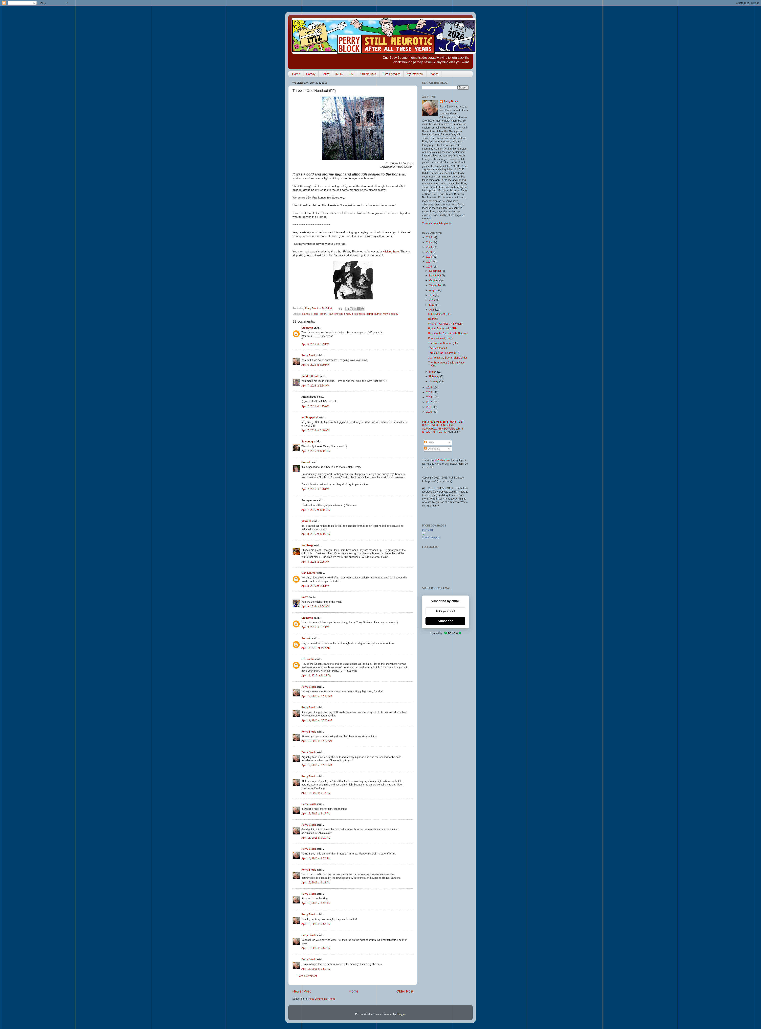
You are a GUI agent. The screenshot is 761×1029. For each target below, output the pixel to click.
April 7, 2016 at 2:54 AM (315, 385)
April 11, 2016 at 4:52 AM (315, 648)
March (433, 371)
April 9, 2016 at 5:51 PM (315, 627)
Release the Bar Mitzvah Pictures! (448, 333)
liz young (307, 441)
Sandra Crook (309, 376)
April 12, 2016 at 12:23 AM (316, 765)
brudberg (307, 545)
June (432, 300)
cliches (306, 314)
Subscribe (445, 621)
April (432, 309)
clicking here (391, 251)
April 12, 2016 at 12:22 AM (316, 741)
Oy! (351, 74)
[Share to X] (355, 309)
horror (369, 314)
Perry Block (308, 355)
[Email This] (347, 309)
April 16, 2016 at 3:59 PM (316, 948)
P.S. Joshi (307, 659)
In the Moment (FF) (439, 314)
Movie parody (390, 314)
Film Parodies (392, 74)
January (434, 381)
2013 (429, 397)
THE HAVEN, (439, 432)
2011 (429, 407)
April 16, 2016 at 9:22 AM (316, 882)
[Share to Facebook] (359, 309)
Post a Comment (307, 976)
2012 (429, 402)
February (434, 376)
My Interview (415, 74)
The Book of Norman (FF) (443, 343)
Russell (306, 462)
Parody (310, 74)
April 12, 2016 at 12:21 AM (316, 720)
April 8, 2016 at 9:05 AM (315, 561)
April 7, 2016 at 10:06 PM (316, 510)
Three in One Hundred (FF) (443, 353)
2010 (429, 411)
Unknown (307, 327)
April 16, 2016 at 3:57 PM (316, 924)
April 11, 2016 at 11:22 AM (316, 675)
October (434, 280)
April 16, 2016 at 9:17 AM (316, 793)
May (432, 305)
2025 (429, 242)
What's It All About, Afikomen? (445, 323)
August (433, 290)
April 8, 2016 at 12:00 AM (316, 534)
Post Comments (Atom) (322, 998)
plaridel (306, 521)
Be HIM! (433, 318)
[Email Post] (340, 308)
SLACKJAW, (430, 428)
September (436, 285)
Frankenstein (335, 314)
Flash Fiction (318, 314)
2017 (429, 261)
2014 (429, 392)
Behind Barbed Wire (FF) (442, 328)
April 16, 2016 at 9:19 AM (316, 837)
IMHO (339, 74)
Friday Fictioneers (354, 314)
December (435, 270)
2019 (429, 252)
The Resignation (437, 348)
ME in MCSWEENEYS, (436, 421)
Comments (433, 448)
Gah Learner (308, 573)
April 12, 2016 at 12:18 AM (316, 696)
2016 (429, 266)
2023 (429, 247)
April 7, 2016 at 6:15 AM (315, 406)
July (432, 295)
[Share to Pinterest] (362, 309)
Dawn (304, 597)
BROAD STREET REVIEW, (438, 425)
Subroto (306, 638)
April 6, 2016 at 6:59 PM (315, 344)
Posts (430, 442)
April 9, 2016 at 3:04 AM (315, 606)
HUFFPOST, (457, 421)
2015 (429, 387)
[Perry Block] (423, 534)
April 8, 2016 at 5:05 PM (315, 586)
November (435, 275)
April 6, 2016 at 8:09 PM (315, 364)
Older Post (404, 991)
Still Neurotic (368, 74)
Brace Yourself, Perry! (441, 338)
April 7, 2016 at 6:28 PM (315, 489)
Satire (325, 74)
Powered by (436, 632)
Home (296, 74)
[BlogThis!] (351, 309)
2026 (429, 237)
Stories (434, 74)
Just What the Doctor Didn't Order (447, 357)
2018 (429, 256)
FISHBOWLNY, (447, 428)
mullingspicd (309, 417)
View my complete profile (436, 223)
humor (377, 314)
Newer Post (301, 991)
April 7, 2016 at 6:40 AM (315, 430)
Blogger (401, 1014)
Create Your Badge (431, 537)
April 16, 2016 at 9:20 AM (316, 858)
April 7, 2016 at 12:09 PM (316, 451)
